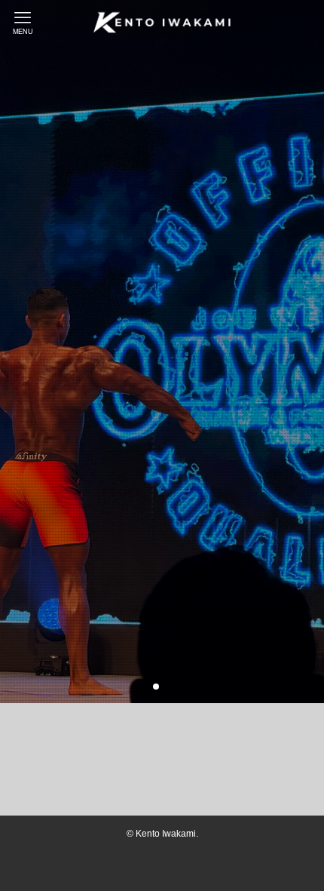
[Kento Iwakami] (162, 22)
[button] (144, 687)
